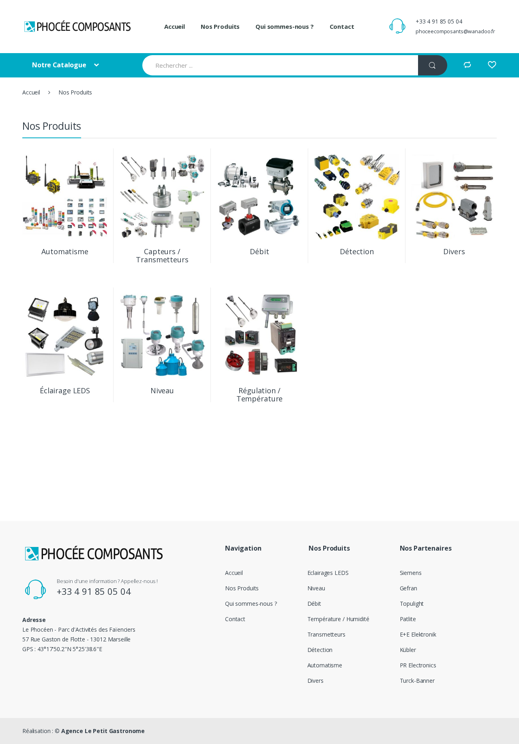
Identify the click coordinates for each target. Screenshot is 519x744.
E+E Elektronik (418, 634)
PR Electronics (418, 665)
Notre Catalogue (60, 64)
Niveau (316, 588)
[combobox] (280, 65)
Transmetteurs (326, 634)
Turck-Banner (417, 680)
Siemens (411, 573)
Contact (342, 26)
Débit (314, 603)
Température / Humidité (338, 619)
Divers (315, 680)
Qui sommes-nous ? (284, 26)
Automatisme (324, 665)
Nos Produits (220, 26)
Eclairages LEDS (328, 573)
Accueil (174, 26)
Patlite (408, 619)
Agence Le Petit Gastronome (103, 731)
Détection (320, 650)
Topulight (412, 603)
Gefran (408, 588)
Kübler (408, 650)
